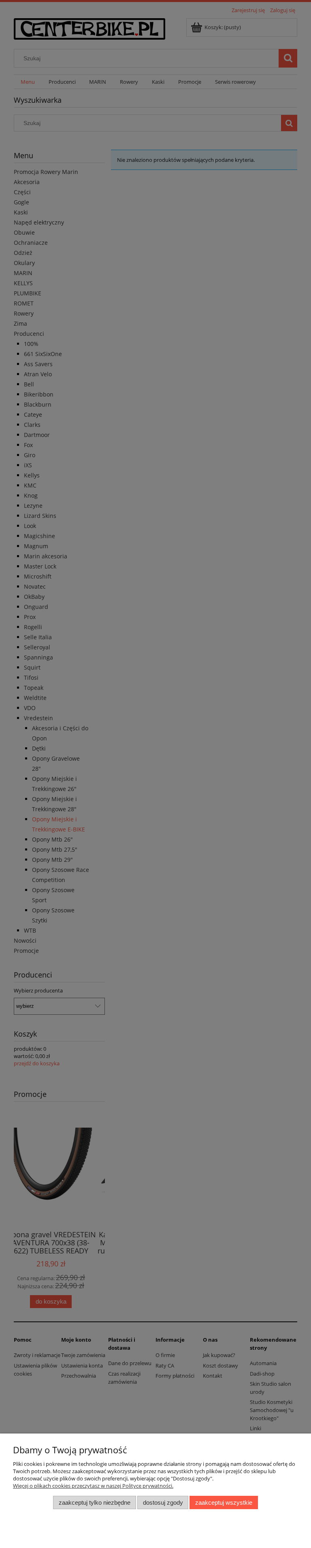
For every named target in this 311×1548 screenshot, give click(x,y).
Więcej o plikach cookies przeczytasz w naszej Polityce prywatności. (93, 1485)
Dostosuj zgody (163, 1502)
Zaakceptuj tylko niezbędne (94, 1502)
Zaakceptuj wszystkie (223, 1502)
